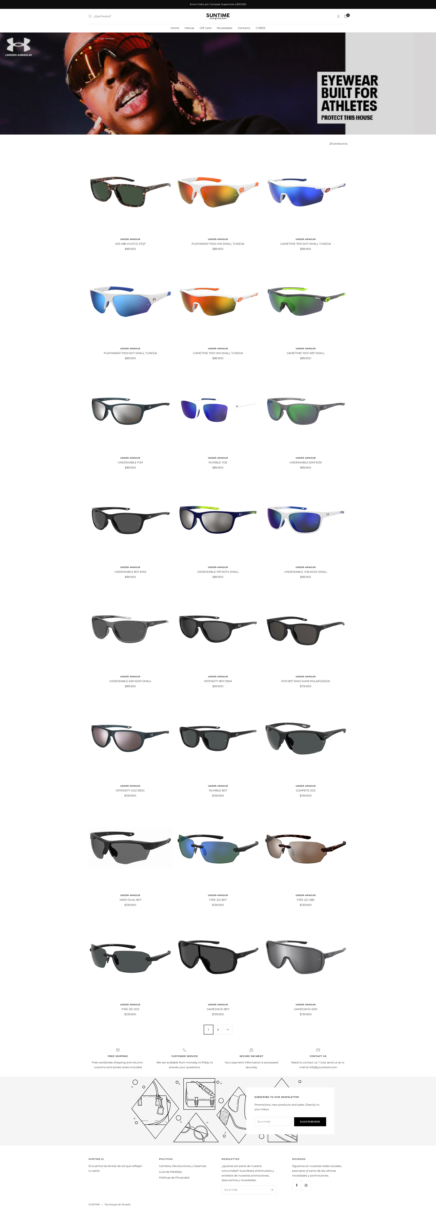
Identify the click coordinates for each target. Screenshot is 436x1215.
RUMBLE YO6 (218, 462)
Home (175, 28)
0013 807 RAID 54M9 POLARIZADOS (305, 681)
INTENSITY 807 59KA (218, 681)
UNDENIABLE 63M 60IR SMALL (130, 681)
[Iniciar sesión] (338, 16)
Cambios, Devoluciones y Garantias (182, 1166)
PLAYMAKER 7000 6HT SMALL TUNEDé (130, 353)
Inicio (92, 38)
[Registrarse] (272, 1190)
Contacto (244, 28)
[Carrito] (345, 16)
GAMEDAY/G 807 (218, 1009)
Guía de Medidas (170, 1171)
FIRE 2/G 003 (130, 1009)
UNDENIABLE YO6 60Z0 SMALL (305, 571)
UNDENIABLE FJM (130, 462)
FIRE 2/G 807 (218, 899)
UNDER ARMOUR (130, 239)
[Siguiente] (227, 1029)
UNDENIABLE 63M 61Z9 (306, 462)
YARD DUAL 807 (130, 899)
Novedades (224, 28)
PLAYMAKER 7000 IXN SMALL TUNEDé (218, 243)
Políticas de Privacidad (174, 1177)
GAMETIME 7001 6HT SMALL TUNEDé (305, 243)
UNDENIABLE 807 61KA (130, 571)
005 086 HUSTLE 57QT (130, 243)
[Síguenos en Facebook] (296, 1185)
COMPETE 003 (305, 790)
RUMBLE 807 (218, 790)
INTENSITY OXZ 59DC (130, 790)
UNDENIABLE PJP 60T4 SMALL (218, 571)
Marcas (189, 28)
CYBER (260, 28)
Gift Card (205, 28)
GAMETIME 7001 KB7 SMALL (306, 353)
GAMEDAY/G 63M (305, 1009)
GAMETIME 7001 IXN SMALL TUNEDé (218, 353)
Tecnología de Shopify (117, 1204)
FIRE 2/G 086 (305, 899)
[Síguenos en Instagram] (306, 1185)
